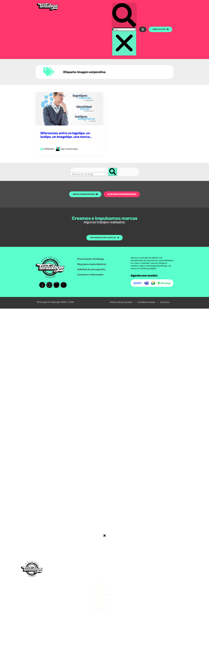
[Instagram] (49, 285)
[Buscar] (112, 172)
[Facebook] (42, 285)
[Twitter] (56, 285)
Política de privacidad (121, 302)
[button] (124, 15)
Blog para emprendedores (91, 264)
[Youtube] (64, 285)
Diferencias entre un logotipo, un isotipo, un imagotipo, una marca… (66, 135)
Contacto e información (90, 274)
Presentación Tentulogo (90, 258)
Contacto (164, 302)
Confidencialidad (146, 302)
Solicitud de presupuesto (91, 269)
